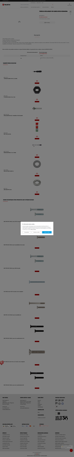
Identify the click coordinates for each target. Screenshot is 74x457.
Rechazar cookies (37, 232)
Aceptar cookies (47, 232)
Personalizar (26, 232)
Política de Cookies (33, 229)
